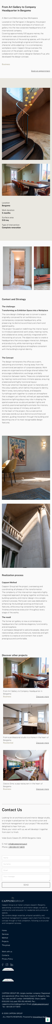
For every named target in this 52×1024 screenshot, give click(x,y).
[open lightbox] (17, 268)
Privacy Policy (7, 959)
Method (5, 938)
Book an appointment (40, 71)
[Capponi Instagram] (7, 964)
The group (6, 945)
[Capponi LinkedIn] (12, 964)
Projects (5, 941)
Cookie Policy (8, 980)
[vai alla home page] (13, 899)
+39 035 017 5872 (16, 847)
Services (5, 934)
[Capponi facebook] (2, 964)
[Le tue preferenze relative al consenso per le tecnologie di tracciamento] (47, 1019)
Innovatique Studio (40, 1017)
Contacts (5, 955)
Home (4, 930)
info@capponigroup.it (17, 844)
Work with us (7, 951)
